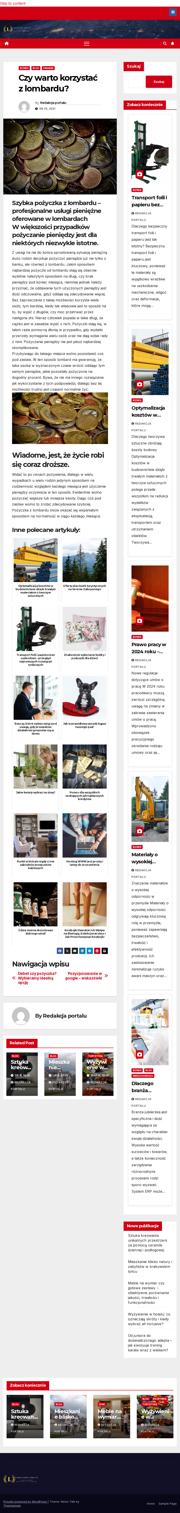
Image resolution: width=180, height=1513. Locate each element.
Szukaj (134, 66)
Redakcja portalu (53, 103)
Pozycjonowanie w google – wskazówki (83, 975)
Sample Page (168, 1503)
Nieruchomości (143, 1076)
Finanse (48, 68)
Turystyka (95, 1056)
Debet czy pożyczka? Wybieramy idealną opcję (37, 978)
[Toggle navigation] (86, 43)
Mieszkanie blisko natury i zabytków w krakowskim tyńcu (150, 1266)
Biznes (24, 68)
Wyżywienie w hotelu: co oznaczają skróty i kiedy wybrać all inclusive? (149, 1319)
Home (151, 1503)
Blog (36, 68)
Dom (102, 1404)
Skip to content (12, 3)
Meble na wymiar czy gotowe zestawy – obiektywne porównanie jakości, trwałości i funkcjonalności (148, 1293)
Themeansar (12, 1505)
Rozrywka (160, 1398)
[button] (165, 43)
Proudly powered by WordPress (25, 1501)
